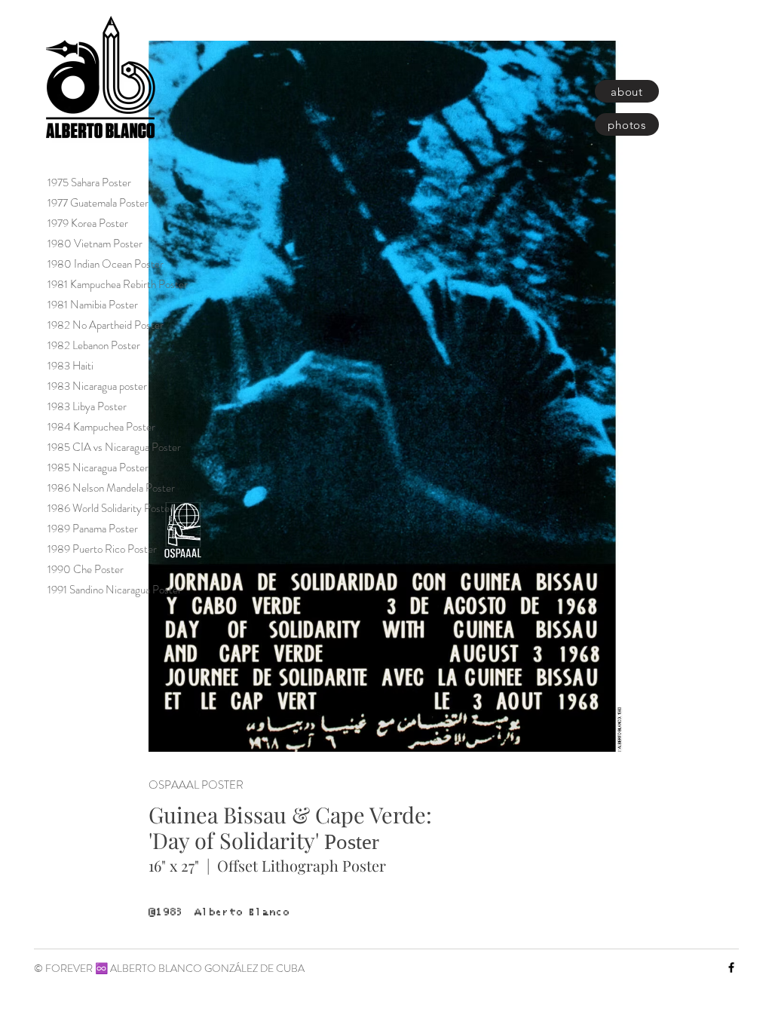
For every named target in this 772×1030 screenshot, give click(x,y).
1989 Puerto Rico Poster (102, 549)
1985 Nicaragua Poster (98, 467)
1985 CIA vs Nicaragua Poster (114, 447)
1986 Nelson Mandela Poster (111, 488)
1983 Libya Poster (87, 406)
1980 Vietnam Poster (94, 243)
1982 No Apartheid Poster (105, 325)
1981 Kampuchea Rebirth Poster (117, 284)
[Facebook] (731, 967)
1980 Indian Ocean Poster (105, 264)
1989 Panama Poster (92, 528)
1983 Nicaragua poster (97, 386)
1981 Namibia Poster (92, 304)
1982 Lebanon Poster (93, 345)
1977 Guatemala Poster (98, 203)
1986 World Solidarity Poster (110, 508)
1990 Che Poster (85, 569)
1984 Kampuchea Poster (101, 426)
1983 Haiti (70, 365)
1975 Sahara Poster (89, 182)
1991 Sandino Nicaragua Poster (114, 589)
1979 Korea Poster (87, 223)
